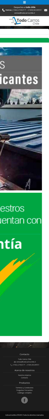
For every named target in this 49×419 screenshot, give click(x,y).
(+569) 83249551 (35, 10)
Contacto (24, 378)
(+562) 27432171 (19, 10)
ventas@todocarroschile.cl (24, 13)
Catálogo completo (24, 393)
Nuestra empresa (24, 375)
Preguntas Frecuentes (24, 390)
